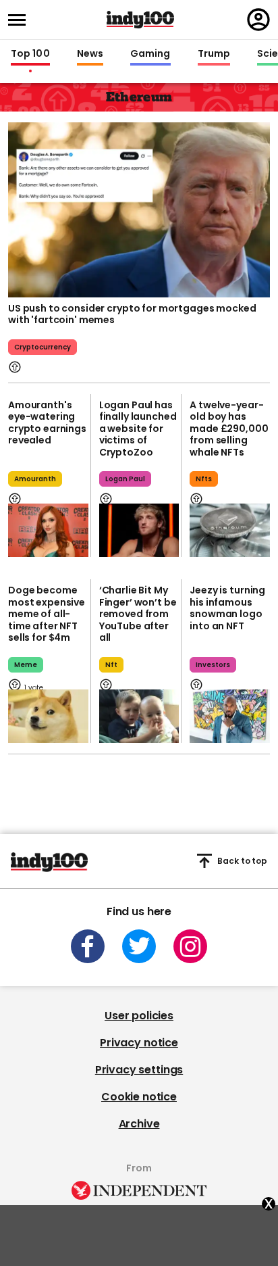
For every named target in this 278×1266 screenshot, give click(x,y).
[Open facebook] (88, 946)
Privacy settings (139, 1069)
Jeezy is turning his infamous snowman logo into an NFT (227, 608)
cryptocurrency (42, 347)
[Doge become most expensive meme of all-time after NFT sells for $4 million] (48, 716)
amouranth (35, 479)
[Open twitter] (139, 946)
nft (111, 665)
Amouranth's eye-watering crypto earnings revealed (47, 422)
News (90, 54)
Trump (214, 54)
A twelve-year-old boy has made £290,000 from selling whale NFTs (229, 428)
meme (25, 665)
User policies (139, 1015)
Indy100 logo (140, 19)
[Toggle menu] (21, 20)
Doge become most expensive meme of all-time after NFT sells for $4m (46, 613)
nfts (204, 479)
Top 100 (30, 54)
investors (213, 665)
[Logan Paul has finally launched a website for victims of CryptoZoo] (139, 530)
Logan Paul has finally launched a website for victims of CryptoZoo (138, 428)
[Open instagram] (190, 946)
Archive (139, 1123)
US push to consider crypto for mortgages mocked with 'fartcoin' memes (132, 314)
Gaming (150, 54)
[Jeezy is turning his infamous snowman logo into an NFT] (230, 716)
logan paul (125, 479)
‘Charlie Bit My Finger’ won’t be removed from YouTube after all (138, 613)
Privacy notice (139, 1042)
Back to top (242, 861)
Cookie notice (139, 1096)
